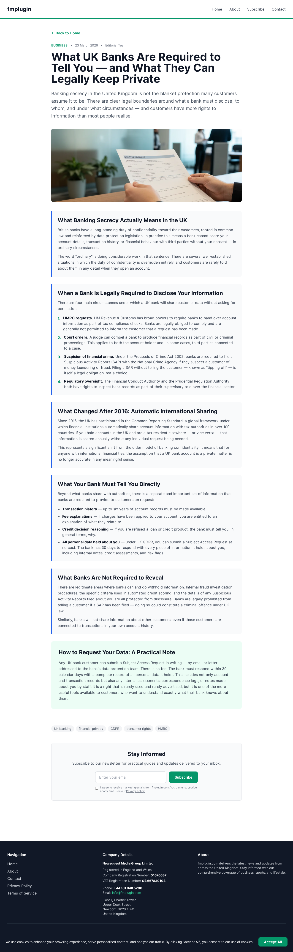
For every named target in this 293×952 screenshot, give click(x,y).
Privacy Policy (135, 791)
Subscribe (255, 9)
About (234, 9)
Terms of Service (22, 893)
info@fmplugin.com (126, 893)
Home (217, 9)
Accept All (273, 942)
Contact (279, 9)
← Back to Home (65, 33)
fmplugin (19, 9)
